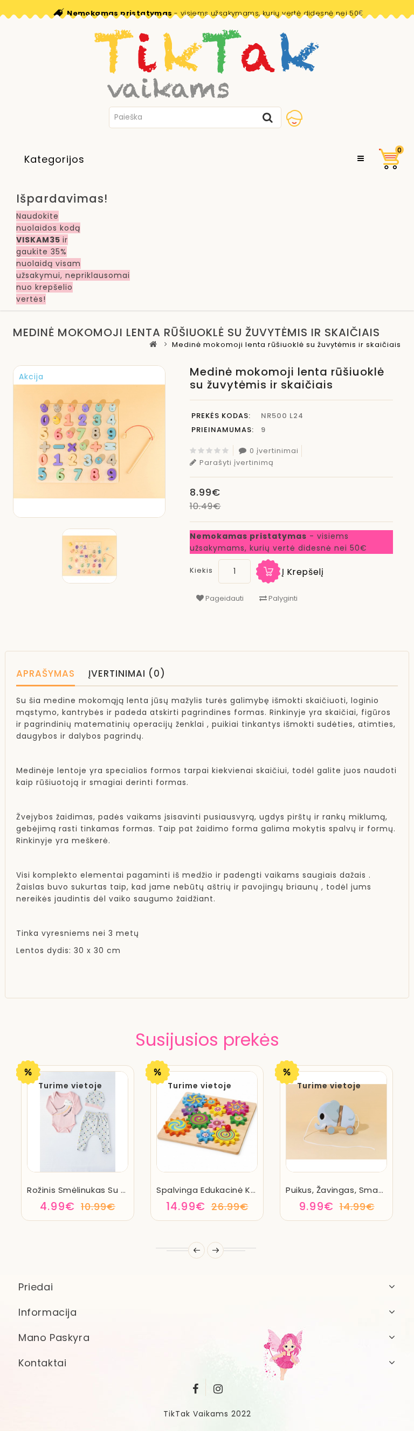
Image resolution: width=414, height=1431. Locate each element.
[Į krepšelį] (49, 1170)
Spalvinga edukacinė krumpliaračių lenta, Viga (255, 1190)
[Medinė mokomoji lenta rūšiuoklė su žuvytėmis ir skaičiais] (89, 556)
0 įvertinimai (274, 451)
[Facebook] (196, 1387)
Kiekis (201, 570)
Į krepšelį (303, 572)
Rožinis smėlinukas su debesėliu (95, 1190)
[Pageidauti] (78, 1170)
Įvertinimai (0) (126, 673)
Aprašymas (45, 673)
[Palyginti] (107, 1170)
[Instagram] (218, 1387)
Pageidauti (224, 598)
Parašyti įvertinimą (236, 462)
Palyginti (282, 598)
